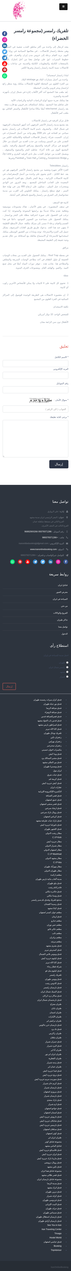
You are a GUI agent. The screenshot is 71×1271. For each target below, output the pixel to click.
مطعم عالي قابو (55, 929)
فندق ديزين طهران (53, 1192)
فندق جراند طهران (54, 1208)
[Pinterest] (5, 69)
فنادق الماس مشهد (53, 1146)
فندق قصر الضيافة (54, 795)
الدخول (65, 634)
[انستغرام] (5, 39)
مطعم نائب (57, 933)
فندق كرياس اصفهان (53, 816)
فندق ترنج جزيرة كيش (52, 1075)
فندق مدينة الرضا (54, 1183)
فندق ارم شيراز (55, 1104)
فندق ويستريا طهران (53, 766)
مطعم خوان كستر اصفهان (50, 912)
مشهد (62, 672)
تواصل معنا (63, 627)
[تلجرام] (5, 57)
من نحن (64, 606)
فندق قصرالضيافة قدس (51, 716)
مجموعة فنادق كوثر (53, 1142)
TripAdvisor (56, 1250)
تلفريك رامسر (56, 975)
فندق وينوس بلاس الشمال (50, 954)
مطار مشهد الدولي (53, 858)
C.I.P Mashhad (55, 854)
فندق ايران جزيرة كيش (52, 1154)
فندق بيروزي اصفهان (53, 1091)
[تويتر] (5, 51)
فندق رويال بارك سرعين (51, 812)
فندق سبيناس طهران (52, 1212)
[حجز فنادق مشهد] (19, 10)
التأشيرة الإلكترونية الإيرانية (50, 791)
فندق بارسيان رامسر (53, 987)
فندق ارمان (57, 916)
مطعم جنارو (56, 921)
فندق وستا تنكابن (54, 896)
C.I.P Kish (57, 837)
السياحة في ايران (60, 599)
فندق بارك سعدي (54, 1100)
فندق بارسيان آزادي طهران (50, 1221)
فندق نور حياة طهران (52, 704)
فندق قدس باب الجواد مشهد (49, 720)
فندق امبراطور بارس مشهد (50, 725)
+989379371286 (50, 537)
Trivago (58, 1233)
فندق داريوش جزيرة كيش (51, 1117)
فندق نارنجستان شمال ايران (49, 1000)
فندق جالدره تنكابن (53, 891)
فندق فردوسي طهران (52, 1200)
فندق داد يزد (56, 1029)
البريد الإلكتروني (60, 369)
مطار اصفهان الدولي (53, 850)
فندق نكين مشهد (54, 1167)
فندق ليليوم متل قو (53, 971)
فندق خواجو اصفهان (53, 1108)
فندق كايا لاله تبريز (54, 729)
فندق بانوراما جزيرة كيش (51, 825)
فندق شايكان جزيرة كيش (51, 1121)
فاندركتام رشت (55, 887)
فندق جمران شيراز (53, 1041)
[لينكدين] (5, 45)
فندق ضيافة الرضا (54, 708)
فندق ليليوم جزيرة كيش (51, 958)
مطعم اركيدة (56, 875)
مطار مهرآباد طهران (53, 866)
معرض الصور (62, 592)
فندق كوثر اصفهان (54, 1133)
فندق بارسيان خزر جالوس (50, 1025)
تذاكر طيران (62, 620)
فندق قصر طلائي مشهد (52, 1175)
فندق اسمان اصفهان (53, 1112)
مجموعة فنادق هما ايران (51, 1171)
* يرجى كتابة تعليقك (59, 417)
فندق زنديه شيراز (54, 1062)
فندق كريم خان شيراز (52, 1083)
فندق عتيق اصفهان (53, 800)
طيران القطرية (55, 1058)
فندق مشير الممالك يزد (52, 758)
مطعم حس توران (54, 925)
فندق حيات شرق (54, 775)
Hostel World (55, 1237)
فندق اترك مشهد (54, 1187)
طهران (62, 662)
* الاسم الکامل (61, 357)
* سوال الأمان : (61, 400)
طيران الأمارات (55, 1016)
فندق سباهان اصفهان (52, 1129)
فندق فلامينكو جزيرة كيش (50, 1150)
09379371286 (45, 531)
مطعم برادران (56, 937)
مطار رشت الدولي (53, 833)
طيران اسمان (56, 1012)
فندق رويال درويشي (53, 1162)
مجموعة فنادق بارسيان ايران (49, 1179)
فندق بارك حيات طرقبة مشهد (49, 820)
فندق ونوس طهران (53, 979)
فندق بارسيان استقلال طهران (49, 1217)
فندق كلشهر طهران (53, 829)
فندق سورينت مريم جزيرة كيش (48, 1079)
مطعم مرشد (56, 941)
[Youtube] (5, 63)
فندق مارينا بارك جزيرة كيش (49, 1158)
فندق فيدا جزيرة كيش (52, 1071)
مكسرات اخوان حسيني (52, 750)
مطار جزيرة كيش (54, 841)
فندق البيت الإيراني (53, 1204)
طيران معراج (56, 1004)
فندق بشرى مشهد (54, 946)
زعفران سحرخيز (54, 745)
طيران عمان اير (55, 1066)
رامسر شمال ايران (57, 667)
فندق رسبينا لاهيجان (53, 904)
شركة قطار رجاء (54, 966)
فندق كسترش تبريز (53, 950)
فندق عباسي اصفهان (53, 1242)
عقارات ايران (56, 787)
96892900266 (31, 531)
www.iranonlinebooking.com (43, 549)
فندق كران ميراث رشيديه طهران (47, 700)
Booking (58, 1246)
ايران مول (57, 770)
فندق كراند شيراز (54, 1196)
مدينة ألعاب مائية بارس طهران (49, 879)
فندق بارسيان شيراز (53, 1087)
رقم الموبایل (62, 383)
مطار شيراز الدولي (53, 845)
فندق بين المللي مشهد (52, 762)
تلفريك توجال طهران (53, 733)
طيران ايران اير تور (53, 1054)
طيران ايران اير (55, 1137)
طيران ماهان (56, 1037)
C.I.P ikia (57, 862)
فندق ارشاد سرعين (53, 808)
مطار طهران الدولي (53, 871)
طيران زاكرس (55, 1033)
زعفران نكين (56, 737)
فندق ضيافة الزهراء (53, 712)
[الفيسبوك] (5, 33)
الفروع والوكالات (60, 613)
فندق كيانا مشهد (55, 908)
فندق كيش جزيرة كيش (52, 783)
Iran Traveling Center (52, 1229)
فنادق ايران (63, 585)
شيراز (62, 676)
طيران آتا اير (56, 1050)
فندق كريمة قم (55, 779)
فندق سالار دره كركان (52, 996)
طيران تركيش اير (54, 1021)
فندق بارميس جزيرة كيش (51, 1125)
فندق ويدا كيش (55, 754)
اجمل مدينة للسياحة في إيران (56, 655)
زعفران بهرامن (55, 741)
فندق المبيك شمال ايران (51, 991)
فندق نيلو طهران (54, 883)
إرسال (9, 686)
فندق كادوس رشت (53, 983)
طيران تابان (56, 1008)
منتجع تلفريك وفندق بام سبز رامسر (46, 900)
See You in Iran (54, 1225)
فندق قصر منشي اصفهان (51, 804)
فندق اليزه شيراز (54, 1046)
